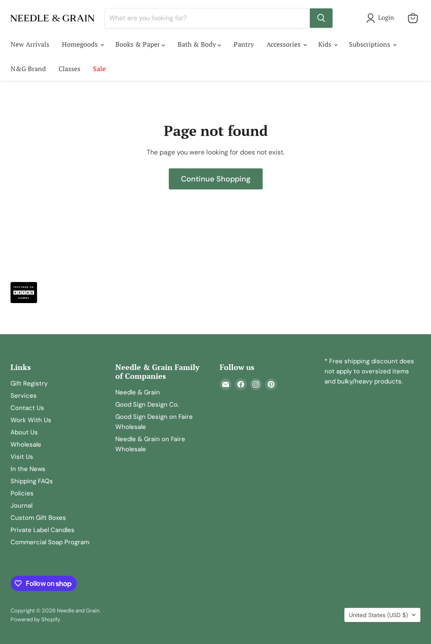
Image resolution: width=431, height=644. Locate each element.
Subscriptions (370, 44)
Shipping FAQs (32, 481)
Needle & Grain (137, 392)
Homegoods (80, 44)
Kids (325, 44)
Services (24, 395)
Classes (69, 68)
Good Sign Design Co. (147, 404)
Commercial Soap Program (50, 542)
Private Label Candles (42, 530)
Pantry (244, 44)
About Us (24, 432)
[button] (381, 18)
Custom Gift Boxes (38, 518)
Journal (21, 505)
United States (378, 615)
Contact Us (27, 408)
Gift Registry (29, 383)
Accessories (284, 44)
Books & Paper (138, 44)
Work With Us (31, 420)
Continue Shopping (215, 179)
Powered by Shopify (35, 619)
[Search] (321, 18)
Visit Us (22, 456)
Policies (22, 493)
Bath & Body (198, 44)
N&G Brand (28, 68)
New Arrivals (30, 44)
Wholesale (26, 444)
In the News (28, 469)
